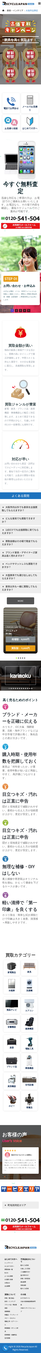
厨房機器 (12, 1086)
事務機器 (29, 1068)
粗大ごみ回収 (24, 1265)
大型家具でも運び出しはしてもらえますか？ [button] (19, 576)
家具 (29, 972)
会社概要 (7, 1286)
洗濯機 (29, 990)
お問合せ (7, 1283)
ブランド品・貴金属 (11, 1305)
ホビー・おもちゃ (10, 1318)
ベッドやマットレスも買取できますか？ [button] (19, 565)
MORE (20, 600)
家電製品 (12, 972)
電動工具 (29, 1048)
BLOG (6, 1273)
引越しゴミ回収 (25, 1269)
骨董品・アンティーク (11, 1315)
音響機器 (12, 1027)
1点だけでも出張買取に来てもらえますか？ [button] (20, 531)
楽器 (12, 1047)
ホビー (12, 1106)
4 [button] (24, 310)
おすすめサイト (25, 1298)
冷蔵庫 (12, 990)
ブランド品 (12, 1066)
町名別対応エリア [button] (17, 1205)
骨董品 (29, 1107)
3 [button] (20, 310)
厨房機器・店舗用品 (11, 1335)
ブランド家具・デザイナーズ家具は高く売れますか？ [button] (19, 554)
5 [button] (28, 310)
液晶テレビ (12, 1009)
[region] (20, 49)
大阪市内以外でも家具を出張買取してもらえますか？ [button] (19, 508)
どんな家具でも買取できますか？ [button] (18, 520)
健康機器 (29, 1028)
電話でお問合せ (11, 108)
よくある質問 (9, 1276)
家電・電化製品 (9, 1298)
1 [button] (12, 310)
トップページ (9, 1263)
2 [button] (16, 310)
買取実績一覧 (9, 1269)
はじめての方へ (29, 128)
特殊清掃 (23, 1285)
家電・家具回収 (25, 1278)
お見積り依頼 (11, 128)
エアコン (29, 1010)
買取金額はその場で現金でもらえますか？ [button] (19, 542)
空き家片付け (24, 1275)
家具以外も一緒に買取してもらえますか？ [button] (19, 588)
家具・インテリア (10, 1301)
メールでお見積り (29, 108)
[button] (11, 103)
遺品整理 (23, 1282)
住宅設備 (29, 1084)
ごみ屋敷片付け (25, 1272)
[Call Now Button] (5, 1348)
